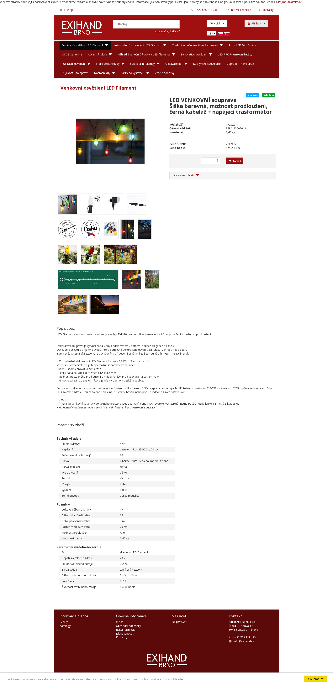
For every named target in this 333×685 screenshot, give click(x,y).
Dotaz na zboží (183, 175)
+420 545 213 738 (206, 10)
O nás (119, 622)
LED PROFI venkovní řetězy (235, 54)
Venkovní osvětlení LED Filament (82, 45)
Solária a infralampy (142, 63)
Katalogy (65, 626)
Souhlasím (315, 678)
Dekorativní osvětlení (194, 54)
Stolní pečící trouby (107, 63)
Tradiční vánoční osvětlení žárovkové (195, 45)
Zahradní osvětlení (73, 63)
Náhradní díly (102, 73)
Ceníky (64, 622)
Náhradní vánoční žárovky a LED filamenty (144, 54)
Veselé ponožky (164, 73)
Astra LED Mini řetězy (242, 45)
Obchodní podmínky (128, 626)
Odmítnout (296, 2)
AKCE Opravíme (72, 54)
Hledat (175, 24)
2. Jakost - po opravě (75, 73)
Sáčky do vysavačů (132, 73)
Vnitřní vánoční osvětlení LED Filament (137, 45)
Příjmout (283, 2)
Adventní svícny (97, 54)
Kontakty (267, 10)
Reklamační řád (125, 629)
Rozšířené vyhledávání (167, 31)
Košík (218, 23)
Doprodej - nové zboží (240, 63)
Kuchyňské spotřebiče (207, 63)
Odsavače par (173, 63)
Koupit (236, 160)
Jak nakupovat (125, 633)
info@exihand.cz (241, 10)
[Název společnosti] (82, 28)
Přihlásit (257, 23)
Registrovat (179, 622)
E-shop (68, 10)
